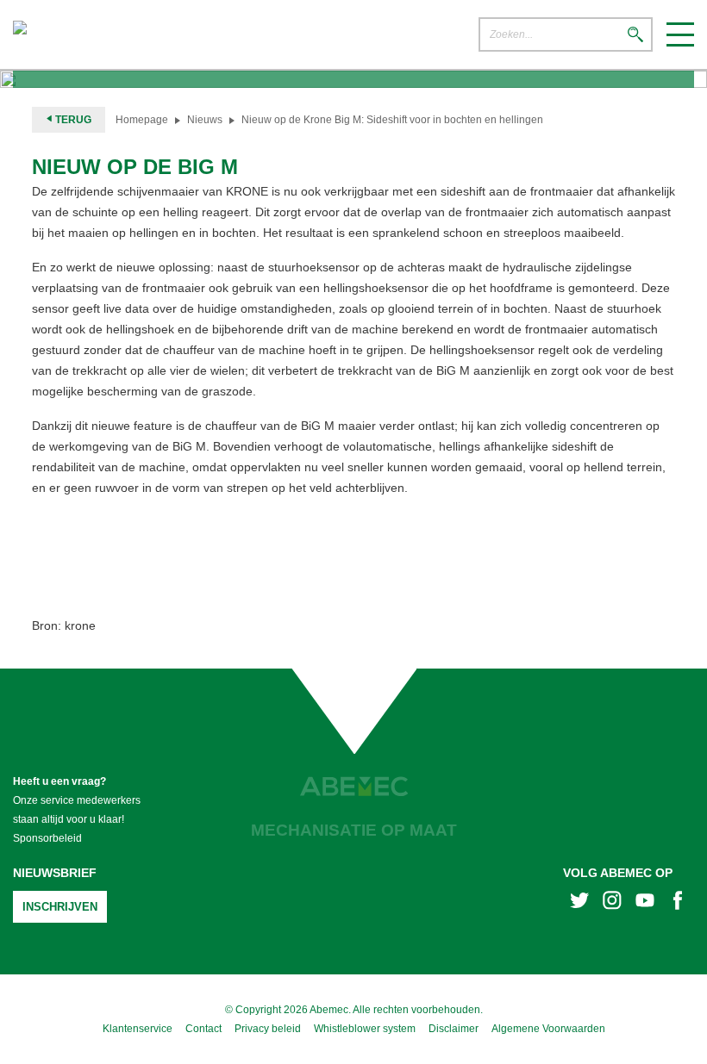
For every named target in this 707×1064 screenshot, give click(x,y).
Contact (203, 1029)
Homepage (142, 120)
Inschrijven (59, 906)
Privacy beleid (268, 1029)
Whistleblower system (365, 1029)
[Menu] (680, 34)
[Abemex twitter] (579, 902)
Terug (72, 120)
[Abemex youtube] (644, 902)
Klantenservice (137, 1029)
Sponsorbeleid (47, 838)
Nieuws (204, 120)
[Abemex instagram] (612, 902)
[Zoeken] (635, 36)
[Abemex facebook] (677, 902)
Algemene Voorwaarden (548, 1029)
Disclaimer (454, 1029)
